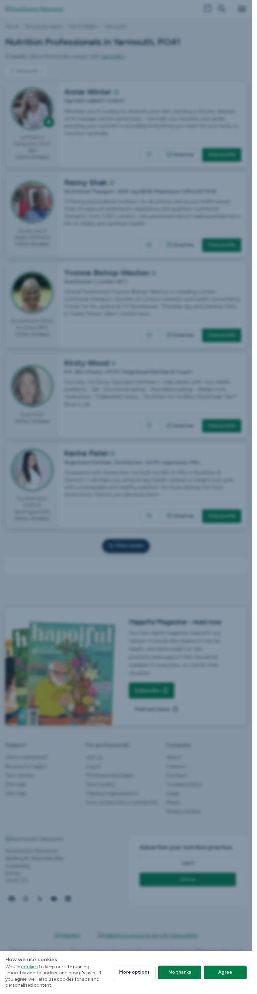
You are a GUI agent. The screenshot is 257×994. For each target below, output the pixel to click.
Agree (225, 972)
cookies (29, 967)
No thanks (179, 972)
